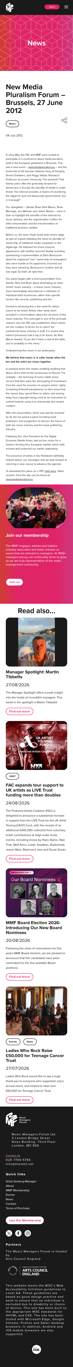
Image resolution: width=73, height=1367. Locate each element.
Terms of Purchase (18, 1208)
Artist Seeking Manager (21, 1181)
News (12, 123)
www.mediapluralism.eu (41, 167)
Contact (11, 1204)
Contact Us (13, 1155)
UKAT (12, 776)
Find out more (19, 711)
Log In (52, 6)
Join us (14, 582)
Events (13, 1041)
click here (50, 471)
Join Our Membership (25, 1220)
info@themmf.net (20, 1164)
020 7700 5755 (18, 1160)
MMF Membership (17, 1190)
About (10, 1186)
